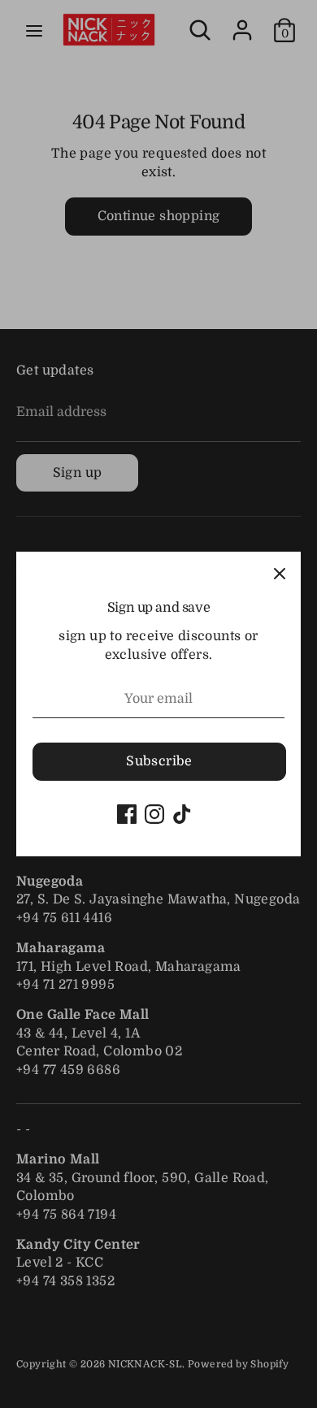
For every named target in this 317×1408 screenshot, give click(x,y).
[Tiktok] (182, 814)
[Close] (279, 573)
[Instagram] (154, 814)
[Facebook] (127, 814)
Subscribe (159, 761)
